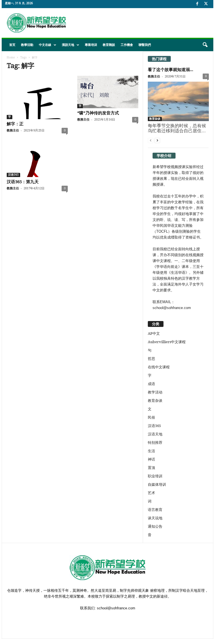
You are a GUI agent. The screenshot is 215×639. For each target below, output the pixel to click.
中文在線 (45, 45)
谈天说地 (155, 518)
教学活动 (155, 392)
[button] (205, 45)
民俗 (151, 417)
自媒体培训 (157, 484)
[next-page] (157, 140)
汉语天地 (155, 434)
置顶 (151, 468)
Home (11, 57)
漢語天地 (68, 45)
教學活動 (27, 45)
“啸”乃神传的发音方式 (98, 112)
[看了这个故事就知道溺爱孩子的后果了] (178, 101)
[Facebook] (197, 4)
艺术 (151, 493)
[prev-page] (150, 140)
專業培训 (91, 45)
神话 (151, 459)
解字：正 (15, 123)
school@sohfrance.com (116, 608)
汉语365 (13, 174)
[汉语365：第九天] (37, 161)
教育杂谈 (154, 118)
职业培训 (155, 476)
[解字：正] (37, 97)
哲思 (151, 359)
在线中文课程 (159, 367)
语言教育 (155, 510)
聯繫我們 (145, 45)
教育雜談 (109, 45)
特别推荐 (155, 442)
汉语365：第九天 (23, 181)
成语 (151, 384)
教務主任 (13, 130)
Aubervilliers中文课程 (167, 342)
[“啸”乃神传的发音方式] (107, 92)
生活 (151, 451)
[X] (205, 4)
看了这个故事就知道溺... (170, 69)
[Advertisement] (142, 23)
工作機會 (127, 45)
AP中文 (154, 333)
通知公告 (155, 526)
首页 (12, 45)
